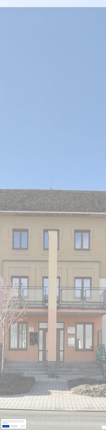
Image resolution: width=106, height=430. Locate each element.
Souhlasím (6, 426)
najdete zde (4, 423)
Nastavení (23, 426)
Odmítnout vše (14, 426)
